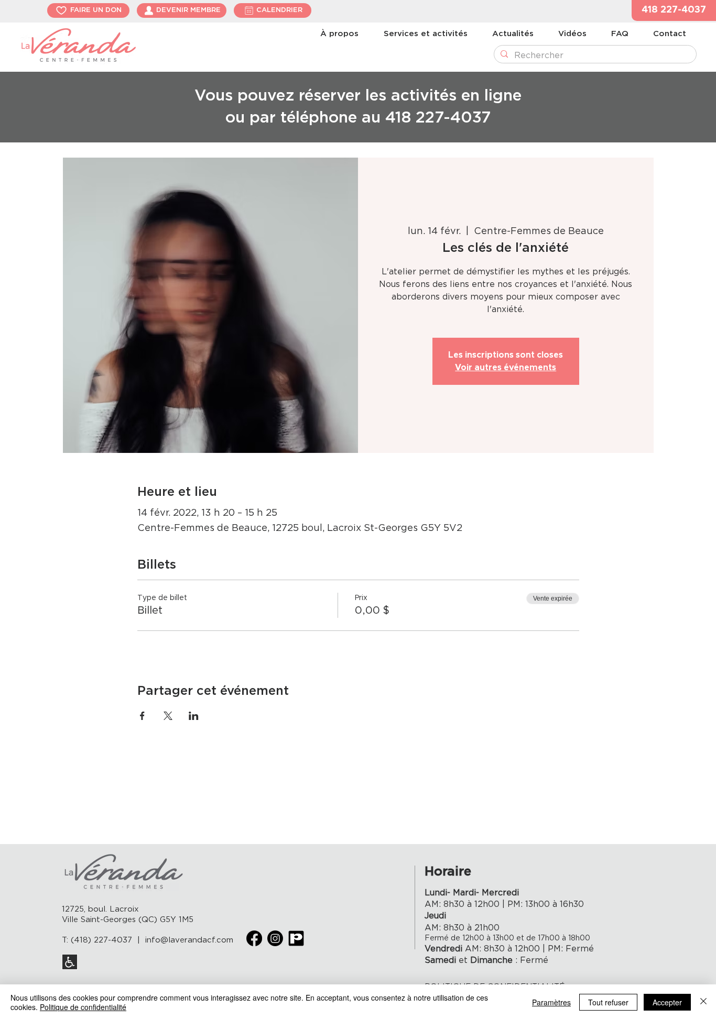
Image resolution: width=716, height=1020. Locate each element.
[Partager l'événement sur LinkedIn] (194, 716)
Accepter (667, 1002)
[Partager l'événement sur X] (168, 716)
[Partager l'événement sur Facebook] (142, 716)
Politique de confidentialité (83, 1007)
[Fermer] (703, 1002)
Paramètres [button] (551, 1002)
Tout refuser (608, 1002)
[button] (674, 10)
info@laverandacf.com (189, 940)
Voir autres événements (505, 367)
